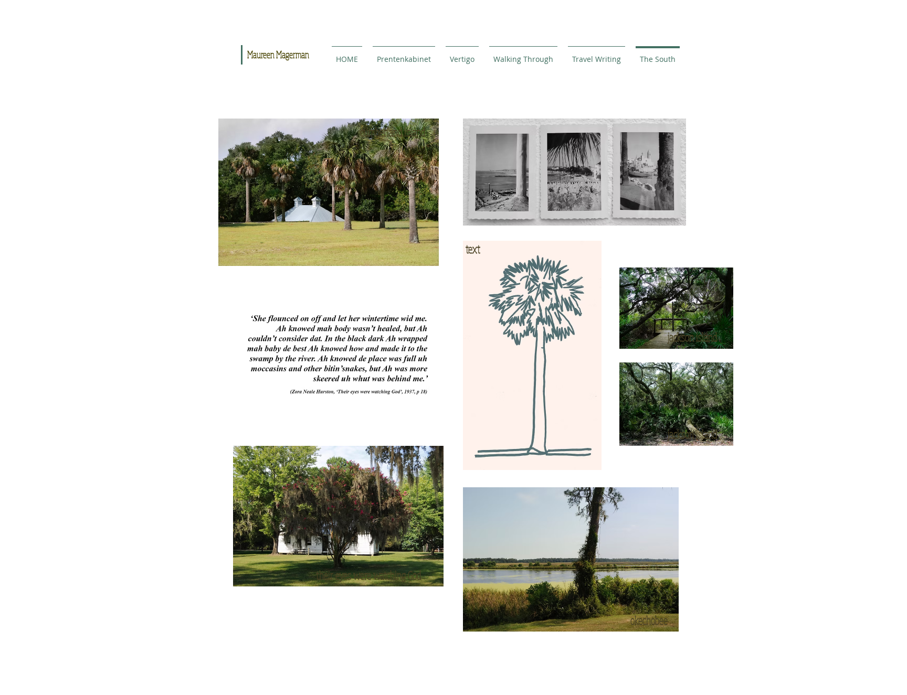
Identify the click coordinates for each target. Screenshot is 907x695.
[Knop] (403, 66)
